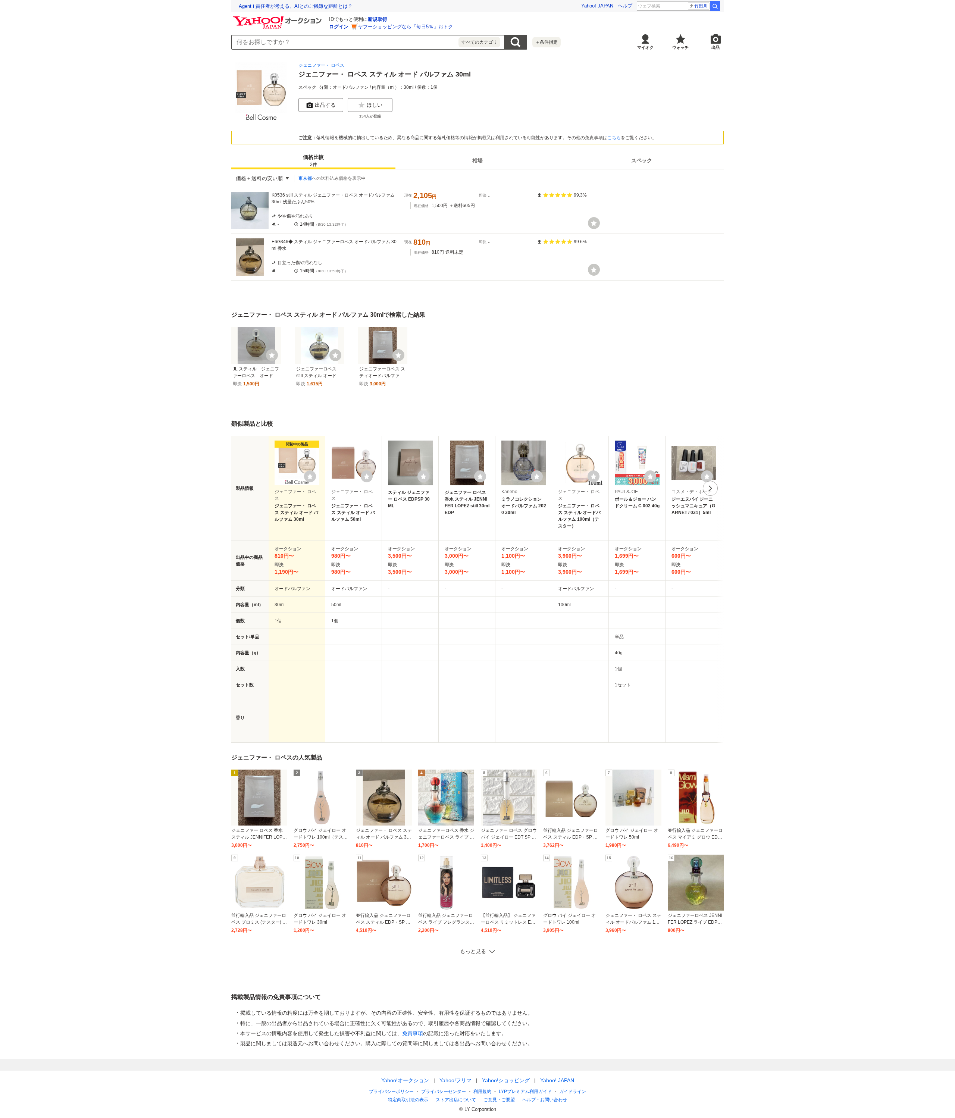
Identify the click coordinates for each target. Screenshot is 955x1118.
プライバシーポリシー (391, 1091)
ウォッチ (680, 47)
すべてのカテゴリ (479, 42)
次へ (710, 488)
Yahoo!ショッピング (506, 1080)
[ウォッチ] (594, 223)
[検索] (715, 6)
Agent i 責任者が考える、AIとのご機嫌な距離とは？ (296, 6)
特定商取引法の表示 (408, 1099)
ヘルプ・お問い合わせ (544, 1099)
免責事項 (412, 1033)
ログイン (338, 26)
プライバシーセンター (443, 1091)
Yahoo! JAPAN (597, 6)
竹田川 (701, 6)
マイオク (645, 47)
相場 (477, 160)
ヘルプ (625, 6)
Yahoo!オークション (405, 1080)
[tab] (313, 160)
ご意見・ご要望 (499, 1099)
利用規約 (482, 1091)
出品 (715, 47)
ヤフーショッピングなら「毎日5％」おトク (405, 26)
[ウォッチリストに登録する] (310, 476)
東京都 (305, 178)
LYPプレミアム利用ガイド (525, 1091)
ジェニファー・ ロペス (321, 65)
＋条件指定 (546, 42)
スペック (641, 160)
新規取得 (377, 19)
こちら (614, 137)
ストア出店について (456, 1099)
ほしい (374, 105)
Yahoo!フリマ (455, 1080)
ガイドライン (572, 1091)
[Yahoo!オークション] (278, 18)
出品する (325, 105)
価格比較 (313, 160)
